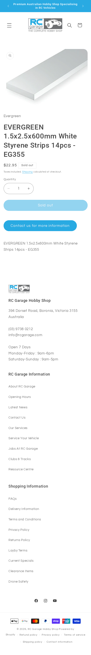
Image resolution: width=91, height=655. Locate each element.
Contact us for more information (40, 225)
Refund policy (28, 634)
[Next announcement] (83, 6)
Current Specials (21, 560)
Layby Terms (17, 550)
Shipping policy (32, 642)
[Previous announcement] (8, 6)
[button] (9, 25)
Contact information (60, 642)
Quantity (10, 179)
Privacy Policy (18, 529)
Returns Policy (19, 540)
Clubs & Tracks (19, 459)
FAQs (12, 498)
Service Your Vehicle (23, 438)
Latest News (17, 407)
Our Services (18, 428)
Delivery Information (23, 509)
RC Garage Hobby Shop (43, 629)
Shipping (27, 172)
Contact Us (17, 417)
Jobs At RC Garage (23, 448)
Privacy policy (51, 634)
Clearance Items (20, 571)
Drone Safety (18, 581)
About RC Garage (21, 386)
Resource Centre (21, 469)
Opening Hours (19, 397)
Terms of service (74, 634)
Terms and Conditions (24, 519)
